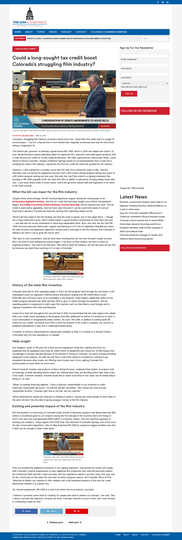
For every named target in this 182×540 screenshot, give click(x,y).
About (29, 32)
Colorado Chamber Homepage (109, 32)
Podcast (66, 32)
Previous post (56, 522)
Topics (41, 32)
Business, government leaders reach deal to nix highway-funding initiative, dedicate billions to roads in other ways (143, 205)
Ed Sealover (27, 135)
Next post (74, 522)
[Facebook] (158, 2)
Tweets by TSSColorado (132, 188)
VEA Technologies (65, 537)
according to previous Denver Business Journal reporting (49, 205)
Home (17, 32)
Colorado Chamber (161, 535)
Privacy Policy (30, 537)
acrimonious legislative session (28, 201)
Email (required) (129, 59)
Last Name (126, 77)
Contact (81, 32)
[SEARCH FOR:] (155, 38)
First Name (126, 68)
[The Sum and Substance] (91, 16)
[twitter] (163, 2)
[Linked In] (167, 2)
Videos (53, 32)
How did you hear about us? (134, 87)
